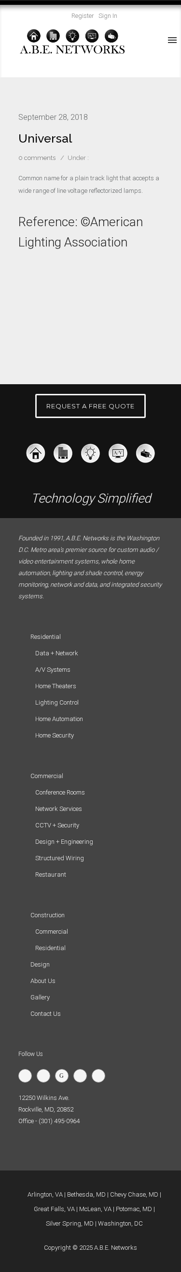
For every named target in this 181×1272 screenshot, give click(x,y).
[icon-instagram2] (101, 1076)
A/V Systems (52, 669)
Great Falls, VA (54, 1209)
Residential (50, 948)
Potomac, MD (134, 1209)
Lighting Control (57, 702)
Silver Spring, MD (70, 1223)
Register (82, 15)
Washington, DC (120, 1223)
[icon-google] (64, 1076)
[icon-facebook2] (46, 1076)
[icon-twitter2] (27, 1076)
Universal (45, 138)
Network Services (58, 808)
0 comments (37, 157)
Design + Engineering (64, 841)
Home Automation (59, 719)
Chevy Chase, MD (134, 1194)
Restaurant (50, 874)
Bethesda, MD (86, 1194)
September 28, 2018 (53, 117)
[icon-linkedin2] (82, 1076)
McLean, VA (95, 1209)
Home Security (54, 735)
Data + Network (56, 653)
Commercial (51, 931)
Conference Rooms (60, 792)
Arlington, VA (45, 1194)
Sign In (107, 15)
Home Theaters (55, 686)
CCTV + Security (57, 825)
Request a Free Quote (90, 406)
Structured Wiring (59, 858)
